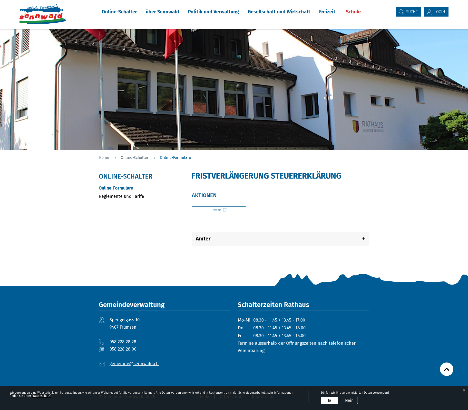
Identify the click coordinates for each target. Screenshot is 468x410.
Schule (353, 12)
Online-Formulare (129, 188)
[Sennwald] (43, 14)
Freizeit (327, 12)
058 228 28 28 (122, 341)
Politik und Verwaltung (213, 12)
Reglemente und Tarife (121, 196)
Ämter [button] (203, 238)
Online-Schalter (119, 12)
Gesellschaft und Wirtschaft (279, 12)
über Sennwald (162, 12)
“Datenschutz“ (41, 396)
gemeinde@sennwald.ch (134, 363)
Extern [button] (217, 210)
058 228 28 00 (122, 349)
